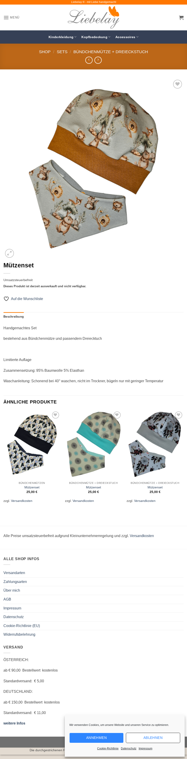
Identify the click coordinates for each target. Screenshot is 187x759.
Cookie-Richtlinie (108, 748)
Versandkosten (21, 501)
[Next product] (88, 60)
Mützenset (31, 487)
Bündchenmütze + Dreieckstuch (110, 51)
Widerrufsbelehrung (19, 634)
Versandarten (14, 573)
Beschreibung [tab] (13, 316)
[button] (11, 17)
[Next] (183, 459)
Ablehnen (153, 738)
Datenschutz (128, 748)
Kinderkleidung (61, 37)
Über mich (11, 590)
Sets (62, 51)
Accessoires (125, 37)
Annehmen (96, 738)
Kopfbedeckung (94, 37)
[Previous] (3, 459)
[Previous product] (97, 60)
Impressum (145, 748)
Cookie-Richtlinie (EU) (21, 626)
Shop (45, 51)
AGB (7, 599)
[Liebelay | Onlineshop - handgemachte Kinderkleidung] (93, 17)
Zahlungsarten (15, 582)
